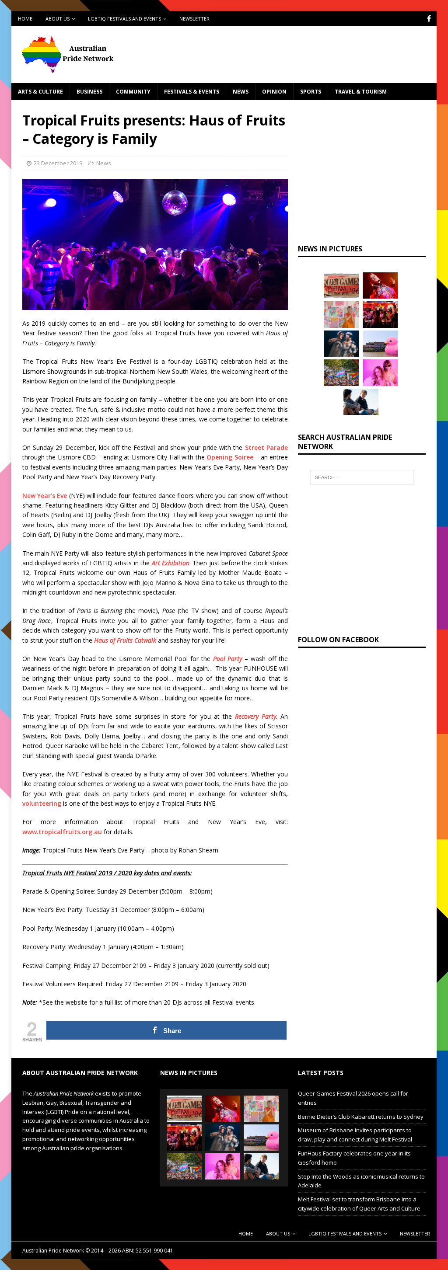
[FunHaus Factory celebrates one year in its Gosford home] (380, 314)
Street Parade (266, 447)
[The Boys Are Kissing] (380, 372)
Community (133, 91)
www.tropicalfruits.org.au (62, 832)
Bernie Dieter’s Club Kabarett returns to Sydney (361, 1116)
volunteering (41, 803)
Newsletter (194, 18)
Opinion (274, 91)
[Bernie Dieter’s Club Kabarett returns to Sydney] (380, 285)
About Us (58, 18)
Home (25, 18)
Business (89, 91)
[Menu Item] (429, 18)
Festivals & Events (191, 91)
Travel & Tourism (361, 91)
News (240, 91)
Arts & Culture (40, 91)
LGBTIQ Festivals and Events (124, 18)
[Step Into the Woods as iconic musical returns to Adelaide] (341, 344)
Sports (310, 91)
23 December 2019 (58, 163)
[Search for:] (362, 477)
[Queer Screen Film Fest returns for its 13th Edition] (360, 402)
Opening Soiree (229, 457)
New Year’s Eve (44, 495)
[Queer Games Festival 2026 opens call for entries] (341, 285)
